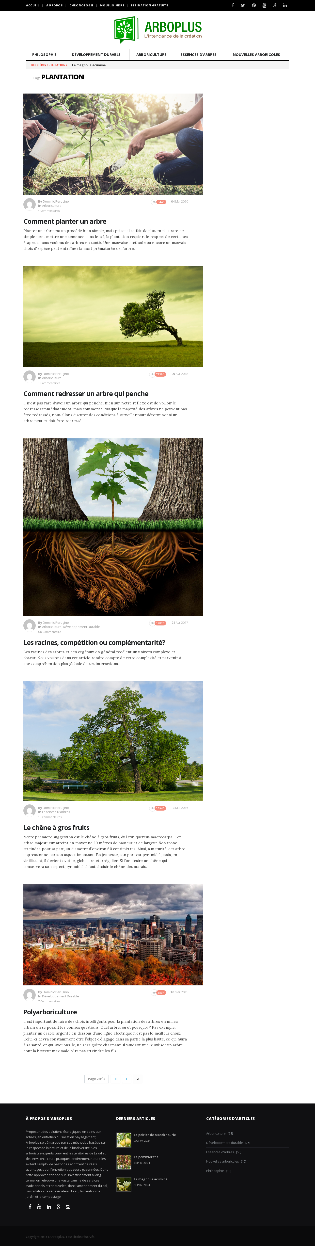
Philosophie (44, 54)
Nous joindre (112, 5)
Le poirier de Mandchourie (155, 1135)
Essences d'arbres (56, 812)
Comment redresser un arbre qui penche (85, 393)
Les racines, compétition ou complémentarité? (94, 642)
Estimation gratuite (149, 5)
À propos (54, 5)
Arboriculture (151, 54)
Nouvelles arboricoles (256, 54)
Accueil (32, 5)
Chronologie (81, 5)
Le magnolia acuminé (151, 1179)
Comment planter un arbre (64, 221)
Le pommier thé (146, 1157)
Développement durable (96, 54)
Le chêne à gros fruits (56, 827)
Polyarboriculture (50, 1011)
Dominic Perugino (56, 201)
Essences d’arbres (199, 54)
